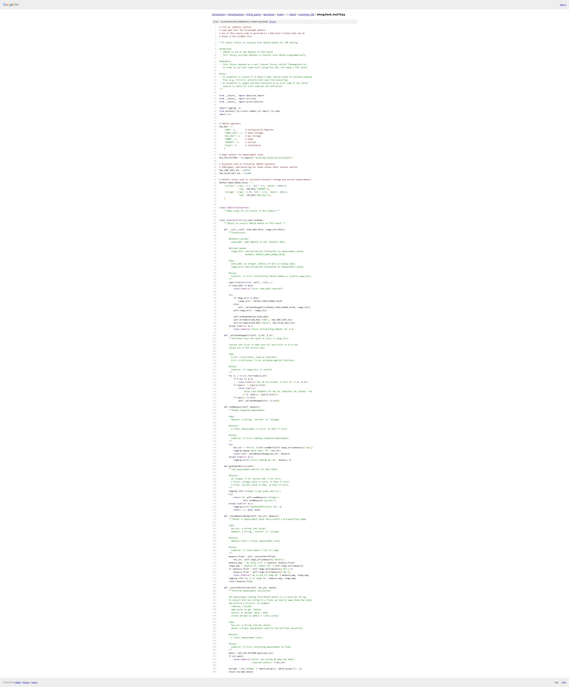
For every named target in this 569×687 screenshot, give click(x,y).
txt (556, 682)
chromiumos (236, 14)
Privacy (26, 682)
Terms (34, 682)
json (563, 682)
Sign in (563, 4)
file (272, 21)
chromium (218, 14)
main (280, 14)
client (292, 14)
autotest (268, 14)
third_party (253, 14)
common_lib (306, 14)
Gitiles (18, 682)
